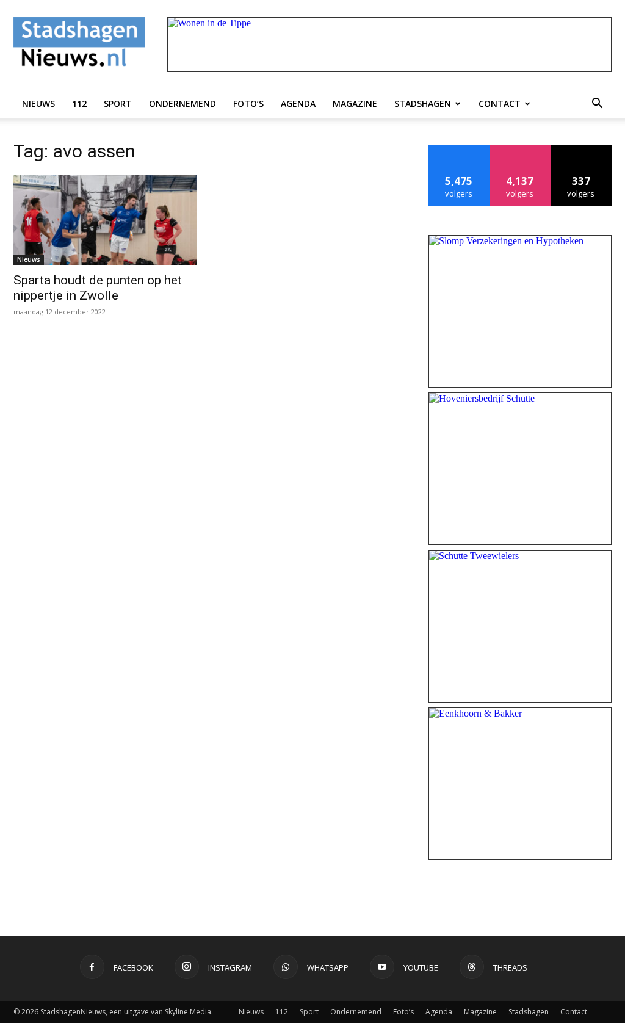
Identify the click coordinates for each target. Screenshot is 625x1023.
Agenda (298, 103)
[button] (597, 103)
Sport (118, 103)
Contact (500, 103)
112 (79, 103)
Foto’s (248, 103)
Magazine (355, 103)
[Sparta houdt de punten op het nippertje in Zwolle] (105, 220)
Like (459, 149)
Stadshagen (422, 103)
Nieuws (38, 103)
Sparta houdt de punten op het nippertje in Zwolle (97, 288)
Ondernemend (182, 103)
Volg (520, 149)
